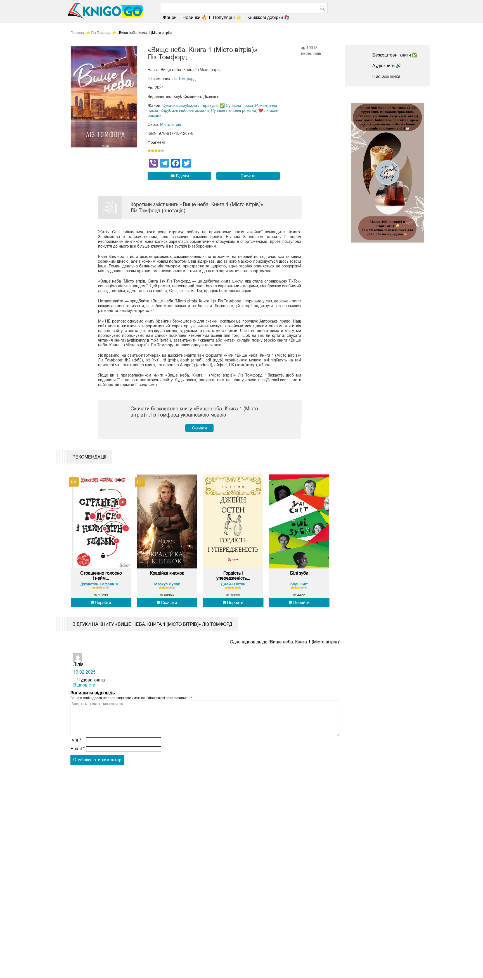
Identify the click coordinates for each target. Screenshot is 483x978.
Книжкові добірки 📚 (268, 17)
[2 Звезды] (152, 150)
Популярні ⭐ (227, 17)
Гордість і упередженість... (233, 575)
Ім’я (75, 740)
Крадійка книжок (167, 573)
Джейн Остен (233, 584)
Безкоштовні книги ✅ (395, 55)
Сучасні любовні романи (233, 110)
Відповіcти (84, 685)
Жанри (169, 17)
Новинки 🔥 (195, 17)
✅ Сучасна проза (236, 105)
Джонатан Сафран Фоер (102, 584)
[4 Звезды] (159, 150)
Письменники (386, 76)
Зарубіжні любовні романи (184, 110)
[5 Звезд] (162, 150)
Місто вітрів (170, 124)
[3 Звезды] (156, 150)
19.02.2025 (84, 672)
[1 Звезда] (149, 150)
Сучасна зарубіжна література (190, 105)
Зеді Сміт (299, 584)
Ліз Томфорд (184, 78)
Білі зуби (299, 573)
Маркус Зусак (167, 584)
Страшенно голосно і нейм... (101, 575)
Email (77, 748)
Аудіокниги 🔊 (386, 65)
